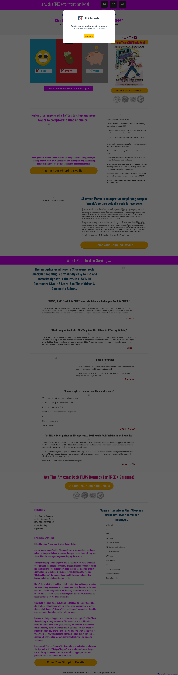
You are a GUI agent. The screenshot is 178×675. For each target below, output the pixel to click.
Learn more (89, 36)
